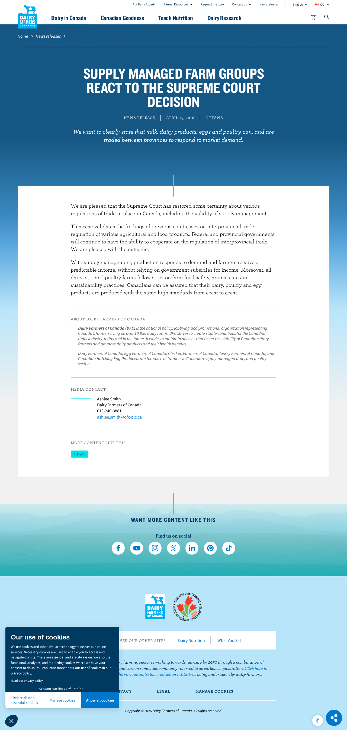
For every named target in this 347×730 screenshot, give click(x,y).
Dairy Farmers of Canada (27, 16)
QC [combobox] (322, 4)
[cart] (313, 18)
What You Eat (229, 640)
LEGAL (163, 691)
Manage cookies (214, 691)
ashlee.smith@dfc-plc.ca (119, 417)
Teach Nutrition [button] (175, 18)
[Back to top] (317, 720)
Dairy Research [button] (224, 18)
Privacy (123, 691)
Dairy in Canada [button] (68, 18)
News (79, 454)
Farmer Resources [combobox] (176, 4)
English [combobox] (298, 4)
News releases (269, 4)
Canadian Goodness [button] (122, 18)
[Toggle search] (327, 18)
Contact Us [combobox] (239, 4)
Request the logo (212, 4)
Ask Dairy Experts (144, 4)
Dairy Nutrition (191, 640)
